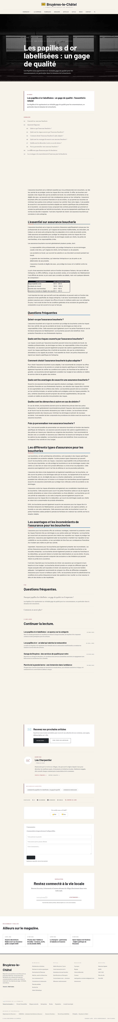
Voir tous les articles (60, 740)
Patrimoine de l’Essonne (38, 972)
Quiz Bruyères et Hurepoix (60, 975)
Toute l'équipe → (40, 775)
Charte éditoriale (78, 972)
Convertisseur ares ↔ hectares (61, 978)
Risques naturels (33, 1004)
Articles (66, 12)
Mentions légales (102, 966)
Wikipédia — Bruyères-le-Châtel (80, 1014)
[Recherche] (94, 11)
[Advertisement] (59, 173)
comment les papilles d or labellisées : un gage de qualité (43, 790)
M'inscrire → (41, 740)
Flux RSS (100, 978)
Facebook (42, 800)
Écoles (51, 1004)
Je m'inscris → (74, 897)
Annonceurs (77, 981)
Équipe (76, 969)
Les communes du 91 (37, 978)
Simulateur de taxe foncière (60, 972)
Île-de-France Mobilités (64, 1014)
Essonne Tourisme (50, 1014)
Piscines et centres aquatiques (40, 969)
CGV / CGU (101, 972)
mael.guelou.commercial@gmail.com (84, 978)
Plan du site (101, 975)
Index (81, 12)
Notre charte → (54, 775)
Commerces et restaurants (39, 981)
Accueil (26, 37)
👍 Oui (54, 814)
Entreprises (44, 1004)
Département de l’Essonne (9, 1014)
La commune (37, 12)
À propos (76, 966)
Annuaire (57, 12)
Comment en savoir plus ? (33, 610)
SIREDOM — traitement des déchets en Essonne (31, 1014)
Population (58, 1004)
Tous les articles (36, 984)
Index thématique (37, 990)
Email (61, 800)
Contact (88, 12)
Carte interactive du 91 (59, 969)
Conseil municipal (68, 1004)
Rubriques (26, 12)
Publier (31, 857)
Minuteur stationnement (59, 981)
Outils (74, 12)
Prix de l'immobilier (22, 1004)
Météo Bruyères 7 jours (59, 966)
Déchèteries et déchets (38, 966)
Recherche (35, 987)
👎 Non (64, 814)
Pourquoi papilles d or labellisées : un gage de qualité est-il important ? (49, 597)
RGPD (99, 969)
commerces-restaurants (70, 790)
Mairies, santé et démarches (39, 975)
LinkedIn (52, 800)
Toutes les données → (8, 1004)
